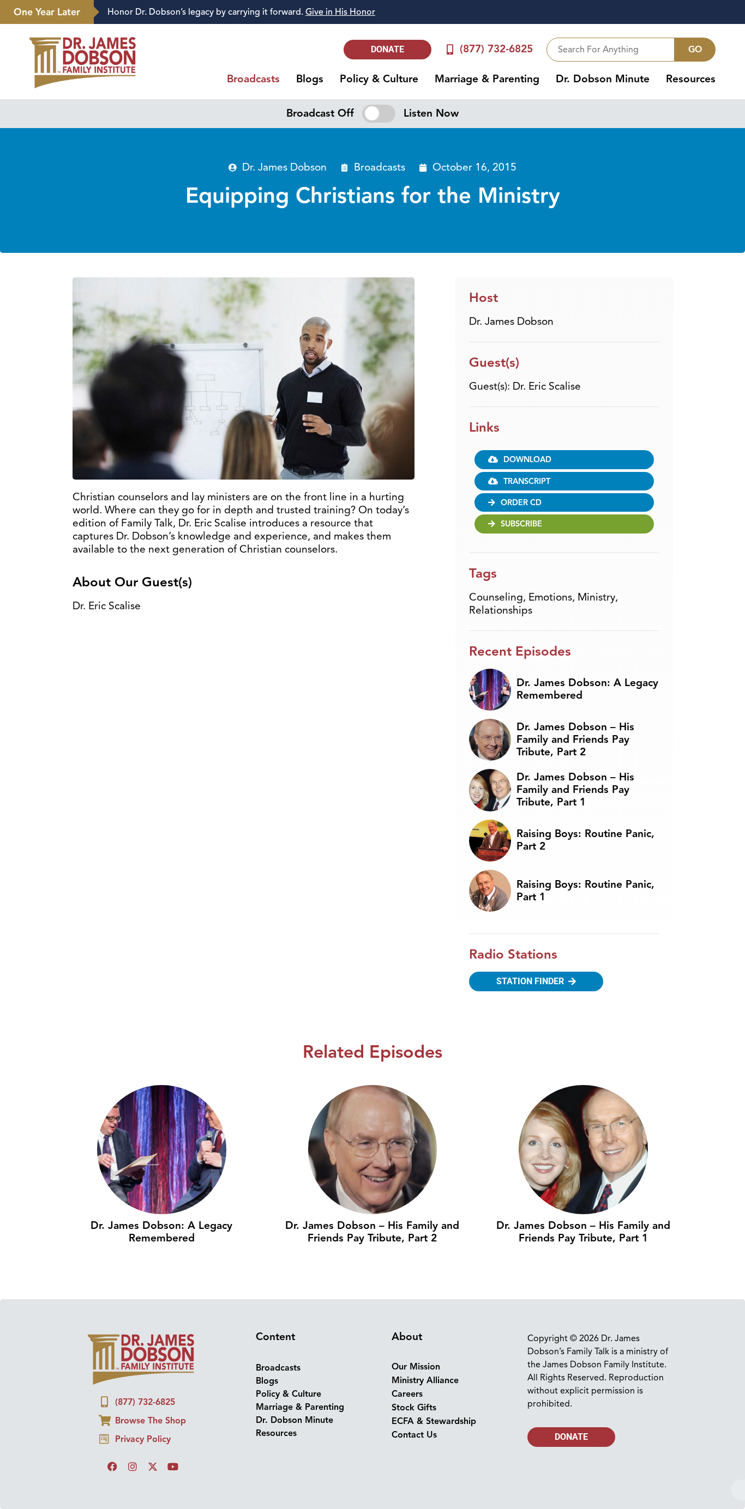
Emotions (550, 597)
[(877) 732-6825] (450, 49)
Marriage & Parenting (487, 79)
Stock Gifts (414, 1407)
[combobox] (610, 50)
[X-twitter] (153, 1466)
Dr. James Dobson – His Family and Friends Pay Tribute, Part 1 (575, 790)
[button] (564, 459)
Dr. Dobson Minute (603, 79)
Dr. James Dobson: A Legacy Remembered (587, 689)
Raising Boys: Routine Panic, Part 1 (585, 891)
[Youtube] (173, 1466)
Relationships (500, 610)
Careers (407, 1394)
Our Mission (416, 1366)
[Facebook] (112, 1466)
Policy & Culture (379, 79)
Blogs (309, 79)
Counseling (496, 597)
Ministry (596, 597)
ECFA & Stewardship (434, 1421)
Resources (691, 79)
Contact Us (414, 1434)
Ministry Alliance (425, 1380)
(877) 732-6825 (496, 49)
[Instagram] (132, 1466)
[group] (413, 12)
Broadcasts (253, 79)
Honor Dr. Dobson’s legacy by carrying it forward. (241, 12)
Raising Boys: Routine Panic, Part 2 (585, 840)
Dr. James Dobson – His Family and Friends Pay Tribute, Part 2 (575, 739)
